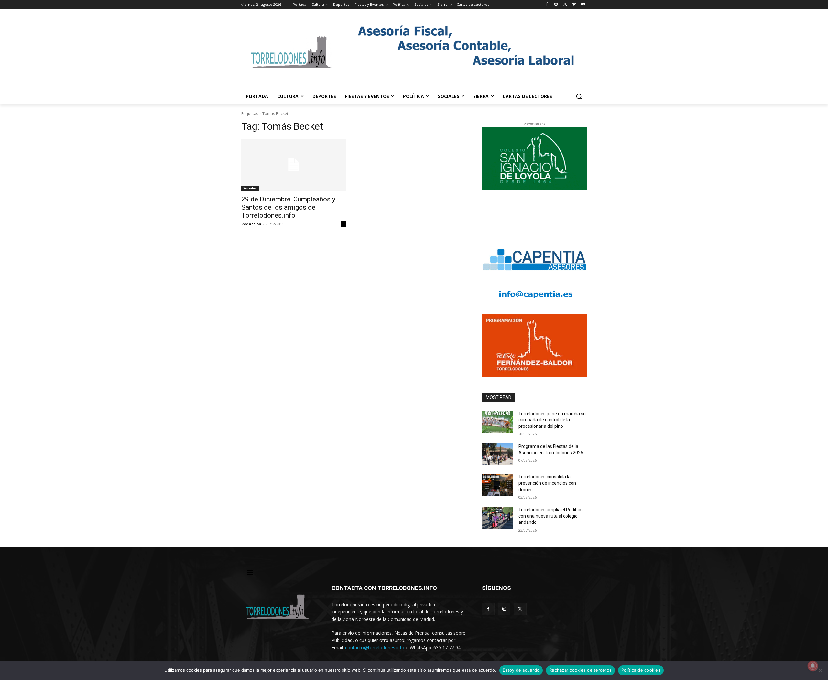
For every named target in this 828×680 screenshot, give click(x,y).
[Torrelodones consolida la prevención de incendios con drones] (497, 485)
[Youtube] (583, 4)
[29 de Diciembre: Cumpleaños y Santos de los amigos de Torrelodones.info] (293, 165)
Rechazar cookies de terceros (580, 670)
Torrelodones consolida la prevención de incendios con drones (547, 483)
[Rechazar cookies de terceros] (820, 670)
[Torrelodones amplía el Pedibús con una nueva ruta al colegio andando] (497, 518)
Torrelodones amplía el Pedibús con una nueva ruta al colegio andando (550, 516)
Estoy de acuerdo (521, 670)
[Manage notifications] (813, 666)
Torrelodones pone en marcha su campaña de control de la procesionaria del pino (552, 420)
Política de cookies (640, 670)
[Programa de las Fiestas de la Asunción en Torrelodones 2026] (497, 454)
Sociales (250, 188)
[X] (565, 4)
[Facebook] (547, 4)
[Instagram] (556, 4)
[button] (579, 96)
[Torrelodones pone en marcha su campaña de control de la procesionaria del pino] (497, 422)
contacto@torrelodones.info (374, 647)
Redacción (251, 223)
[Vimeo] (574, 4)
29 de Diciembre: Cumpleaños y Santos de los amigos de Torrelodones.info (288, 207)
